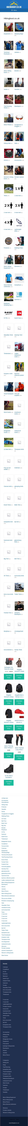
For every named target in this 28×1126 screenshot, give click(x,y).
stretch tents (6, 1015)
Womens (4, 946)
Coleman (4, 848)
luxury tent (5, 1008)
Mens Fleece (5, 891)
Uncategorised (5, 941)
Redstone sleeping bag (8, 900)
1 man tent (4, 914)
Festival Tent (5, 864)
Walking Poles (5, 816)
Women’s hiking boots (7, 952)
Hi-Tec (3, 832)
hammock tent (5, 875)
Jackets (4, 889)
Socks (3, 811)
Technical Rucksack (7, 854)
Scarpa (5, 985)
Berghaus (4, 829)
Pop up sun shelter (6, 898)
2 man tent (4, 916)
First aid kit (6, 1043)
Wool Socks (5, 955)
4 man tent (4, 920)
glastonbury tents (6, 873)
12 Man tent (5, 798)
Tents (3, 912)
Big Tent (4, 825)
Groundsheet (5, 802)
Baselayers (5, 884)
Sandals (4, 809)
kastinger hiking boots (8, 1046)
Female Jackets (6, 948)
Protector (4, 807)
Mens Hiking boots (6, 893)
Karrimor (4, 834)
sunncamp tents (6, 909)
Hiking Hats (5, 804)
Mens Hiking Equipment (8, 882)
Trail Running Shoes (7, 857)
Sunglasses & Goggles (8, 813)
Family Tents (5, 862)
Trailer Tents (5, 930)
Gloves (3, 886)
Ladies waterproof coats (8, 880)
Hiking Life (6, 1062)
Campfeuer (4, 843)
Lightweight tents (6, 923)
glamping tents (5, 871)
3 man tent (4, 918)
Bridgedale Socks (6, 841)
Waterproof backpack (8, 1078)
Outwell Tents (6, 980)
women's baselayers (7, 950)
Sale (3, 903)
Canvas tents (5, 846)
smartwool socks (6, 907)
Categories (6, 1060)
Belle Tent (4, 823)
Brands (3, 827)
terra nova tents (6, 925)
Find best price (9, 676)
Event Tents (5, 859)
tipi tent (3, 928)
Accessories (5, 800)
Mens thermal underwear (8, 895)
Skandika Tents (6, 905)
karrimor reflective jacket (8, 878)
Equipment (4, 850)
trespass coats (5, 937)
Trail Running (6, 1067)
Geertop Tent (5, 868)
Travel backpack (6, 935)
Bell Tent (4, 821)
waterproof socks (6, 944)
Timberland (5, 839)
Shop (4, 1064)
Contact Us (12, 1119)
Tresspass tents (6, 939)
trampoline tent (5, 932)
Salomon (5, 983)
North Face (4, 836)
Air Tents (4, 818)
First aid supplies (6, 866)
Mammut (5, 976)
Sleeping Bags (5, 852)
